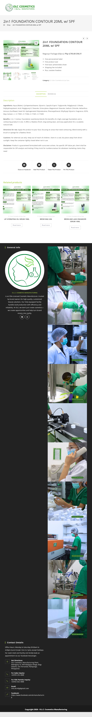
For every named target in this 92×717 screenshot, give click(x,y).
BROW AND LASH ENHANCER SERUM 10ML (75, 220)
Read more (17, 225)
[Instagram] (27, 317)
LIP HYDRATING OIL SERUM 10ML (16, 219)
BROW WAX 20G (46, 219)
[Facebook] (22, 317)
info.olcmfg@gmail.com (20, 688)
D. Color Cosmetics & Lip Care (59, 80)
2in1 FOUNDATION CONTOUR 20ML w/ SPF (27, 25)
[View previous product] (83, 38)
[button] (36, 43)
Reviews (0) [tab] (52, 94)
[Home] (4, 25)
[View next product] (87, 38)
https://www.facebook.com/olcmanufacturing (27, 696)
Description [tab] (41, 94)
